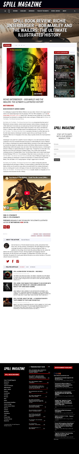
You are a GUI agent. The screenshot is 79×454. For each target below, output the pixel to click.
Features (6, 391)
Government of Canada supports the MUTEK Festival (64, 378)
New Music (31, 11)
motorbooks (33, 235)
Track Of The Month (43, 11)
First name (56, 144)
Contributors (7, 413)
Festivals (6, 394)
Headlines (23, 11)
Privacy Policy (7, 417)
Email (55, 154)
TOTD (5, 415)
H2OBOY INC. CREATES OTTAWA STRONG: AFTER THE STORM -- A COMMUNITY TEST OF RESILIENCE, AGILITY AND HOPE (63, 402)
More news (56, 439)
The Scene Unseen (8, 419)
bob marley (36, 234)
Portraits (6, 396)
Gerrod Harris (25, 240)
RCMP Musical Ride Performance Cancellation (63, 411)
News (5, 398)
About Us (6, 407)
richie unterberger (46, 235)
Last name (56, 149)
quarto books (39, 235)
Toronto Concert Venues (9, 406)
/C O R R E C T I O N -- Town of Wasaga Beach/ (64, 417)
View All (71, 52)
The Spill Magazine (16, 424)
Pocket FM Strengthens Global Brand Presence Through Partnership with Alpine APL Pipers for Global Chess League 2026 (64, 425)
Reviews (15, 11)
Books (6, 233)
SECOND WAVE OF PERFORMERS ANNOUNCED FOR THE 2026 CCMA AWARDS (63, 393)
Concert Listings (7, 404)
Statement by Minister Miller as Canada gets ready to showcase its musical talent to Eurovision (63, 385)
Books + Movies (55, 11)
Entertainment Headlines (9, 402)
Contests (6, 409)
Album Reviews (7, 387)
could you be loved (46, 234)
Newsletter (6, 382)
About (64, 11)
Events (5, 400)
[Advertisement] (64, 112)
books (40, 234)
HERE (22, 222)
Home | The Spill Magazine (10, 380)
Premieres (6, 383)
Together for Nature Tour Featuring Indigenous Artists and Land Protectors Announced (64, 434)
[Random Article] (21, 45)
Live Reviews (7, 393)
